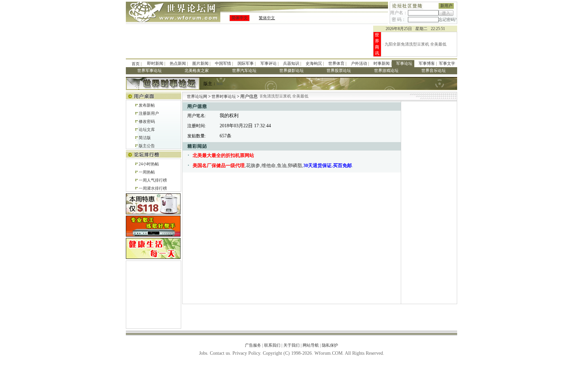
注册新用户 (149, 113)
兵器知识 (291, 63)
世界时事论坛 (224, 96)
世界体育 (336, 63)
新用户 (446, 5)
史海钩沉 (314, 63)
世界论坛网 (197, 96)
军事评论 (268, 63)
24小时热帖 (149, 164)
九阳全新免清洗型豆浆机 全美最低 (415, 44)
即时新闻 (155, 63)
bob (220, 83)
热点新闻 (178, 63)
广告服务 (253, 345)
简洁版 (145, 137)
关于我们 (291, 345)
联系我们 (272, 345)
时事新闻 (381, 63)
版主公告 (147, 145)
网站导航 (311, 345)
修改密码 (147, 121)
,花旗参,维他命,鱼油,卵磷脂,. (273, 165)
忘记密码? (447, 19)
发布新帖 (147, 105)
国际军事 (246, 63)
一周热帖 (147, 172)
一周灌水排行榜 (153, 188)
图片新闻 (200, 63)
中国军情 (223, 63)
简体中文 (239, 18)
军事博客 (427, 63)
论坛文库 (147, 129)
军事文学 (447, 63)
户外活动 (359, 63)
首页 (136, 63)
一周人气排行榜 (153, 180)
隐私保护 (330, 345)
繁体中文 (267, 18)
